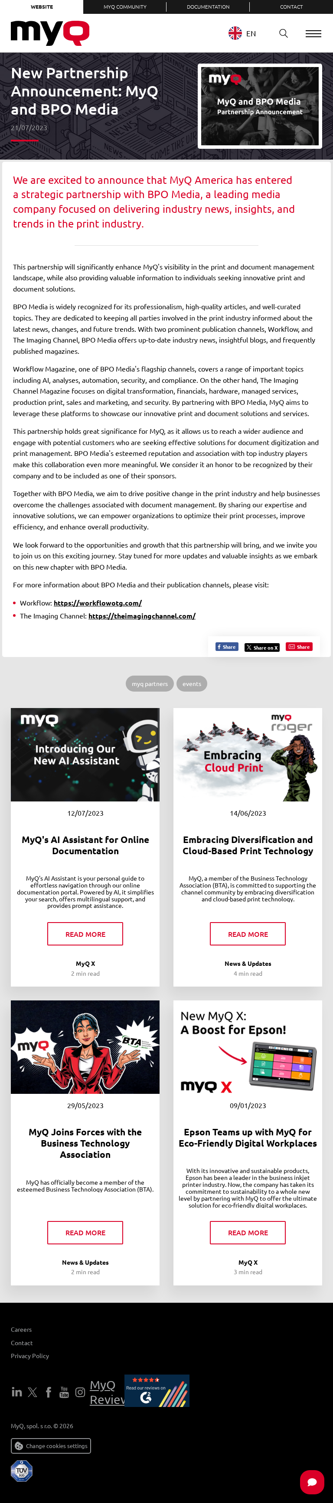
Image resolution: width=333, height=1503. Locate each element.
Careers (21, 1329)
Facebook (48, 1392)
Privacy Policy (30, 1355)
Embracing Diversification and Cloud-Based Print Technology (248, 844)
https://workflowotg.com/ (98, 602)
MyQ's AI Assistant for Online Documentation (85, 844)
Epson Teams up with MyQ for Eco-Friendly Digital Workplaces (248, 1137)
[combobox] (248, 33)
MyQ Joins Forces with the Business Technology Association (85, 1143)
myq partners (150, 683)
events (192, 683)
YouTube (64, 1392)
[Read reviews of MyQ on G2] (156, 1392)
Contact (291, 6)
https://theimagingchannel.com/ (142, 615)
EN (251, 33)
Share (228, 646)
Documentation (208, 6)
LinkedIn (17, 1392)
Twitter (32, 1392)
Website (42, 6)
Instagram (80, 1392)
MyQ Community (125, 6)
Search (283, 33)
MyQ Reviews (112, 1392)
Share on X (266, 647)
